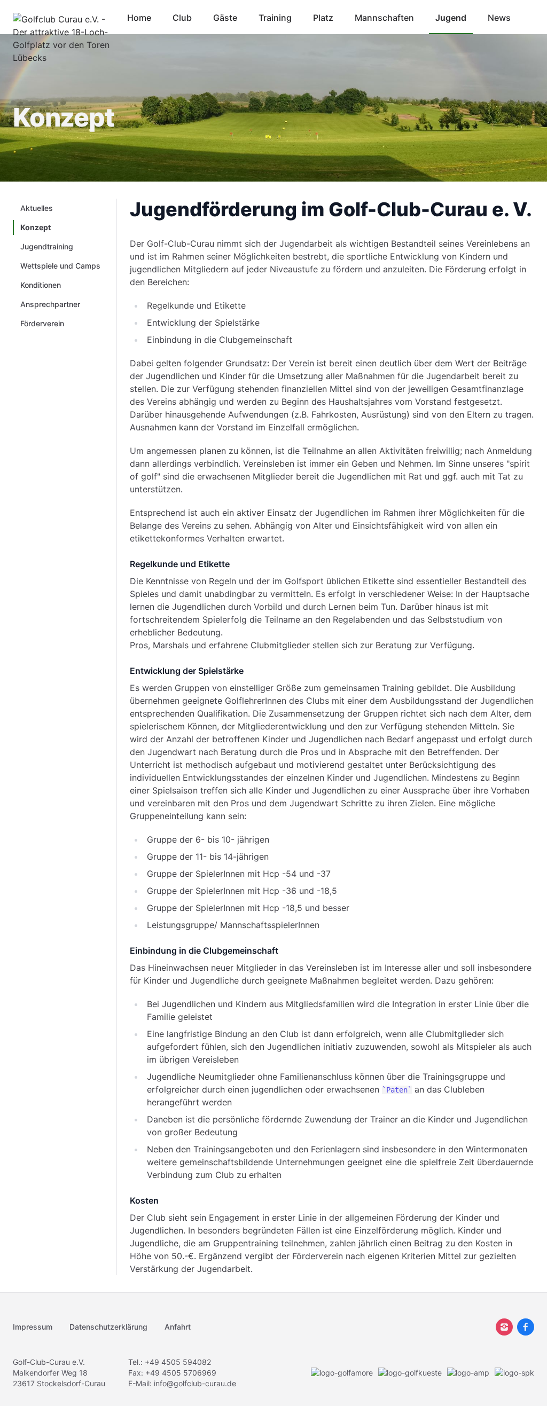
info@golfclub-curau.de (195, 1383)
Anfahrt (178, 1326)
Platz (323, 17)
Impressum (32, 1326)
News (499, 17)
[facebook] (525, 1327)
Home (139, 17)
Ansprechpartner (50, 304)
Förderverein (42, 323)
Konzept (35, 227)
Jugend (450, 17)
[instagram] (504, 1327)
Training (275, 17)
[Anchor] (541, 209)
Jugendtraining (46, 246)
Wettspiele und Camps (60, 265)
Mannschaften (384, 17)
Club (182, 17)
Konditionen (40, 284)
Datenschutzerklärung (108, 1326)
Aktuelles (36, 208)
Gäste (225, 17)
